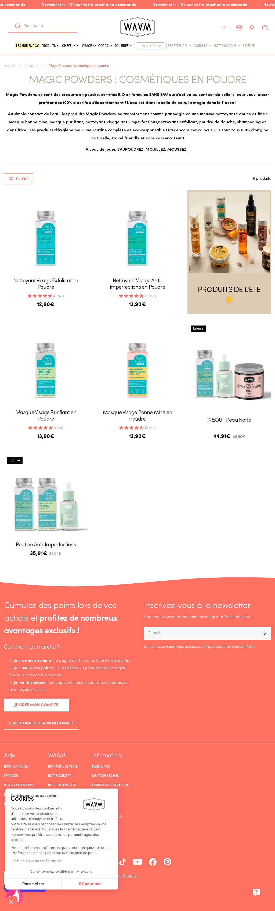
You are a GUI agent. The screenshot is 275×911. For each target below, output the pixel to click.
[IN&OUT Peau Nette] (229, 364)
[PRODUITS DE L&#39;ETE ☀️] (229, 232)
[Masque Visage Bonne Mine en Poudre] (137, 364)
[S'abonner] (264, 633)
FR (224, 28)
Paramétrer (33, 884)
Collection (31, 66)
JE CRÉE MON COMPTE (36, 705)
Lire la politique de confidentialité (36, 861)
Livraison (11, 775)
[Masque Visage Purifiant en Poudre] (46, 364)
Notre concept (59, 775)
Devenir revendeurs (19, 785)
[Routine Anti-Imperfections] (46, 496)
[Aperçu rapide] (79, 202)
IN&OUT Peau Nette (229, 420)
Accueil (9, 66)
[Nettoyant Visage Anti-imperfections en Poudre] (137, 232)
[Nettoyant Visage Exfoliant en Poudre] (46, 232)
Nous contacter (16, 766)
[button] (11, 901)
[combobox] (42, 26)
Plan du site (101, 766)
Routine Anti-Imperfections (46, 545)
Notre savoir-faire (62, 785)
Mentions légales (105, 775)
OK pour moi (90, 884)
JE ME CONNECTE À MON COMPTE (41, 723)
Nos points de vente (63, 766)
